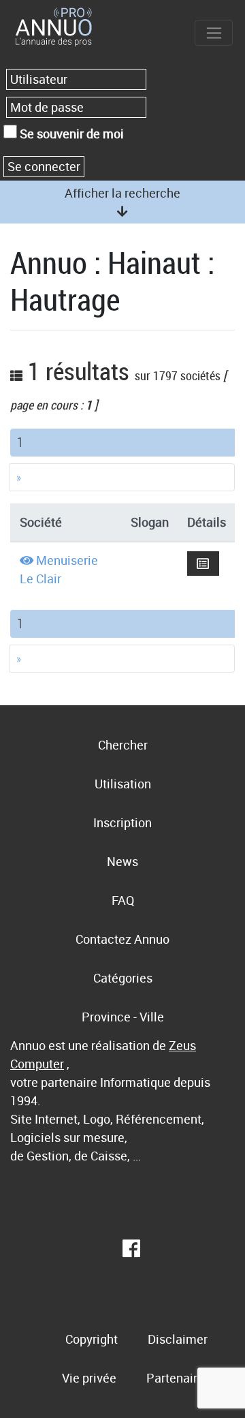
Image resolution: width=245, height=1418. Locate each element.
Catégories (122, 978)
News (122, 861)
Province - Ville (123, 1016)
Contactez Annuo (122, 939)
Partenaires (178, 1378)
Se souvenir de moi (70, 133)
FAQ (123, 900)
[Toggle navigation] (214, 33)
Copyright (91, 1339)
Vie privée (89, 1378)
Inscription (122, 822)
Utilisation (123, 783)
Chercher (123, 745)
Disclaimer (178, 1339)
